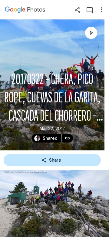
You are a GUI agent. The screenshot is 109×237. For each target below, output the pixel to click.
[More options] (102, 10)
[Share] (77, 10)
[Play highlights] (91, 33)
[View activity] (90, 10)
